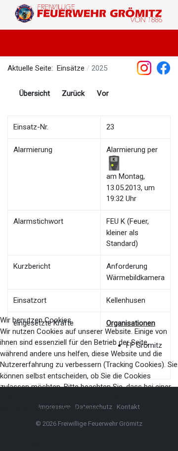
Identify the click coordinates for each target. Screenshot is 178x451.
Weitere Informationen (67, 445)
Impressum (128, 445)
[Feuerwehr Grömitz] (89, 13)
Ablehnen (74, 430)
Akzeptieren (25, 430)
